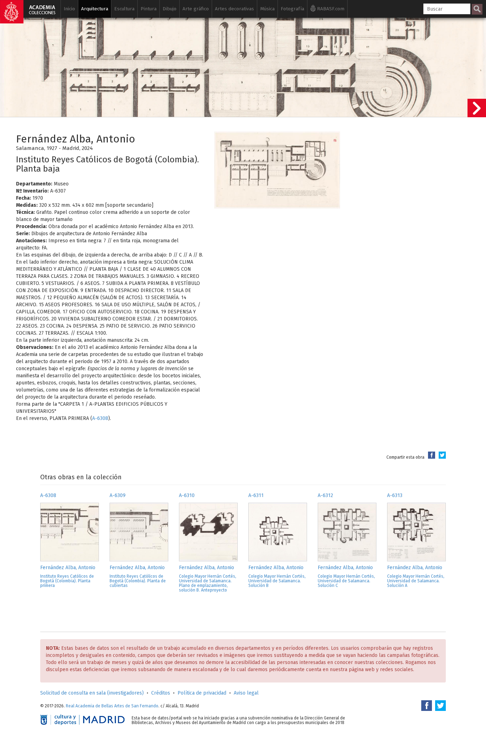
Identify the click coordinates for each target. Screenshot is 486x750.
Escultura (124, 9)
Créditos (160, 693)
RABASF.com (330, 9)
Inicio (69, 9)
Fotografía (292, 9)
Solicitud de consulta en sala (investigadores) (92, 693)
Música (267, 9)
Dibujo (169, 9)
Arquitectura (94, 9)
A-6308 (100, 418)
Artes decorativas (234, 9)
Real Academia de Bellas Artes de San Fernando (112, 705)
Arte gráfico (196, 9)
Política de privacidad (202, 693)
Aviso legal (246, 693)
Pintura (149, 9)
